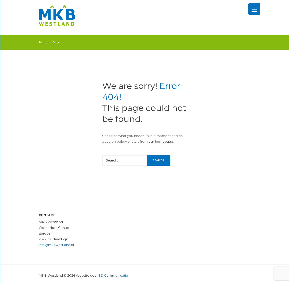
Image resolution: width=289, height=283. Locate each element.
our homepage (161, 141)
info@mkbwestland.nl (56, 245)
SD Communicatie (113, 275)
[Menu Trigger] (254, 9)
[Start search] (158, 160)
